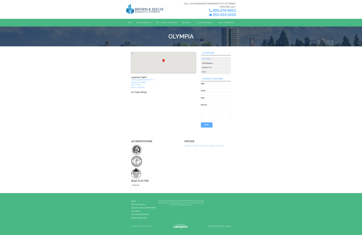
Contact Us (207, 67)
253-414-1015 (224, 15)
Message (204, 105)
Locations (208, 53)
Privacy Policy (220, 226)
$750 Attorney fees (143, 22)
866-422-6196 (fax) (138, 87)
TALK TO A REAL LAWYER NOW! (166, 22)
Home (129, 22)
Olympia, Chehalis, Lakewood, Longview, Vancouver (204, 146)
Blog (204, 72)
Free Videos (186, 22)
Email (203, 98)
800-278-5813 (224, 10)
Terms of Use (211, 226)
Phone (203, 90)
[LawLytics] (181, 226)
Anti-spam (228, 226)
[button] (163, 61)
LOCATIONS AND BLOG (204, 22)
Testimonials (207, 63)
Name (203, 83)
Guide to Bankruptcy (226, 22)
